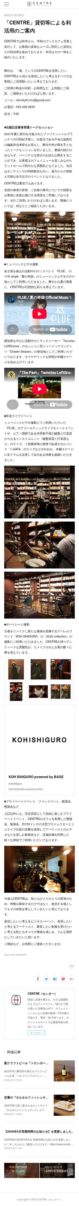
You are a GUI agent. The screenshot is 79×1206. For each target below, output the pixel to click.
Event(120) (9, 954)
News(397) (21, 954)
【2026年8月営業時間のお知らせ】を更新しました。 (39, 1131)
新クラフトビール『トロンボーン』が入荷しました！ (39, 1063)
